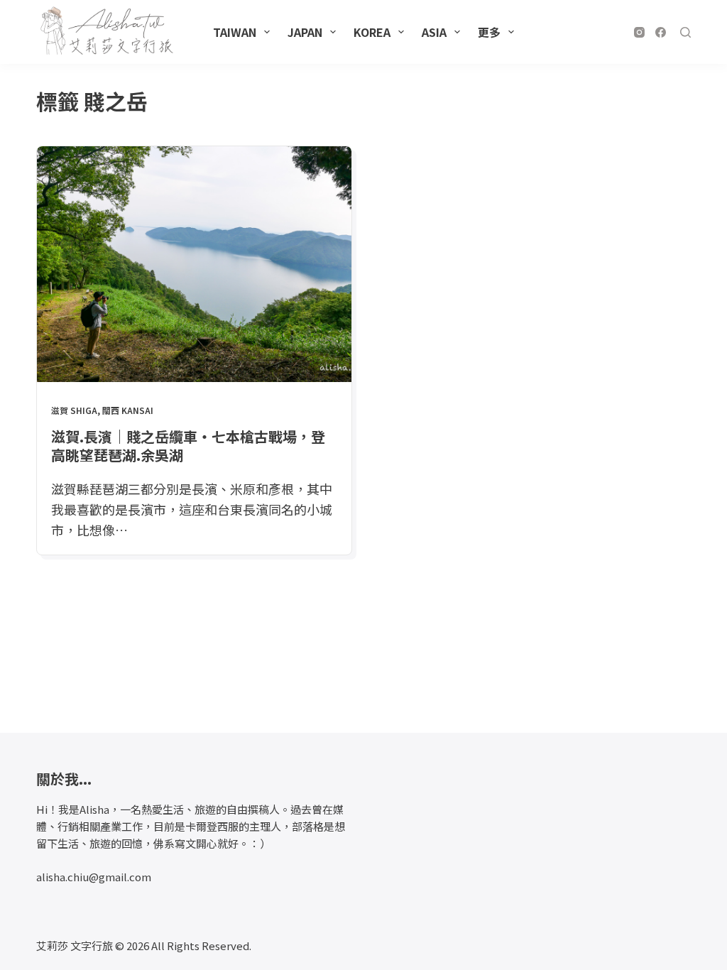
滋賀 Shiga (74, 410)
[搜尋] (685, 32)
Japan (305, 31)
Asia (434, 31)
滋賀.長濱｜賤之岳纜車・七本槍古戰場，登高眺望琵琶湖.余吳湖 (188, 445)
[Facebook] (660, 32)
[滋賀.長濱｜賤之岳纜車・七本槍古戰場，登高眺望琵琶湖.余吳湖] (194, 264)
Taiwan (234, 31)
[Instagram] (639, 32)
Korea (372, 31)
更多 (489, 31)
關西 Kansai (127, 410)
